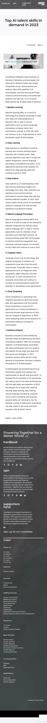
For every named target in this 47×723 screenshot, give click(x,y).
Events (5, 585)
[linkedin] (21, 465)
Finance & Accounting (10, 597)
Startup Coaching (9, 642)
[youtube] (21, 495)
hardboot (6, 3)
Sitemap (30, 700)
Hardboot (6, 663)
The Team (6, 560)
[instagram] (8, 465)
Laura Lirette (17, 418)
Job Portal (6, 625)
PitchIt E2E (6, 678)
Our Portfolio (7, 558)
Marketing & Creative (10, 599)
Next (40, 45)
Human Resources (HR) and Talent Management (18, 614)
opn (14, 3)
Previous (31, 45)
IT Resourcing (7, 583)
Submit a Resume (9, 682)
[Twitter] (12, 465)
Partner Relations (8, 650)
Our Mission (7, 554)
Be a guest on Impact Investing (13, 648)
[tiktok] (17, 465)
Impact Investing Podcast (11, 629)
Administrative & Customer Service (14, 611)
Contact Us (6, 562)
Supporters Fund (8, 667)
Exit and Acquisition (9, 680)
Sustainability (7, 609)
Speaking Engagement (10, 646)
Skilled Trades (7, 605)
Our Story (6, 552)
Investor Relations (9, 644)
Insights (6, 627)
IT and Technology (9, 603)
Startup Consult (8, 640)
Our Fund (6, 556)
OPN (4, 665)
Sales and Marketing (10, 601)
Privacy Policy (39, 700)
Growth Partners (8, 571)
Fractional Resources (10, 652)
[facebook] (4, 465)
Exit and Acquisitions (10, 587)
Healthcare (6, 607)
